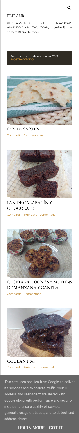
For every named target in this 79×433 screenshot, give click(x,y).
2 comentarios (33, 135)
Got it (56, 427)
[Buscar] (69, 7)
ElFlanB (15, 15)
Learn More (31, 427)
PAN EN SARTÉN (23, 129)
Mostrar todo (22, 59)
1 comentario (32, 293)
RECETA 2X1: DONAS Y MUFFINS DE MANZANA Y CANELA (39, 284)
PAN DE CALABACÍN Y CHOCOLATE (29, 205)
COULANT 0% (21, 361)
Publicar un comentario (40, 214)
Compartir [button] (14, 135)
